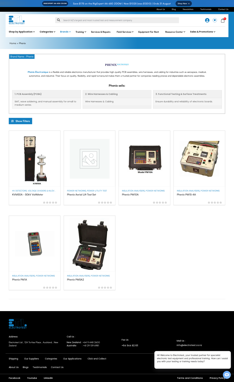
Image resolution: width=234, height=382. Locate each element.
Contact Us (223, 9)
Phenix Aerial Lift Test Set (81, 194)
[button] (20, 121)
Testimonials (205, 9)
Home (13, 43)
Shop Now (184, 3)
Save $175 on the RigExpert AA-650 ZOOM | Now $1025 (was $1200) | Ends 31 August (122, 3)
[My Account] (207, 20)
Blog (174, 9)
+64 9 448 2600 (91, 342)
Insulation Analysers (133, 190)
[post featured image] (35, 159)
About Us (160, 9)
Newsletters (188, 9)
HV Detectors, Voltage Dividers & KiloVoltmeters (39, 190)
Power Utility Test (97, 190)
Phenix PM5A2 (75, 279)
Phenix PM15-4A (186, 194)
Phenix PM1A (19, 279)
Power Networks (76, 190)
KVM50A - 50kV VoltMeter (27, 194)
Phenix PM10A (130, 194)
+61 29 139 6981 (91, 345)
